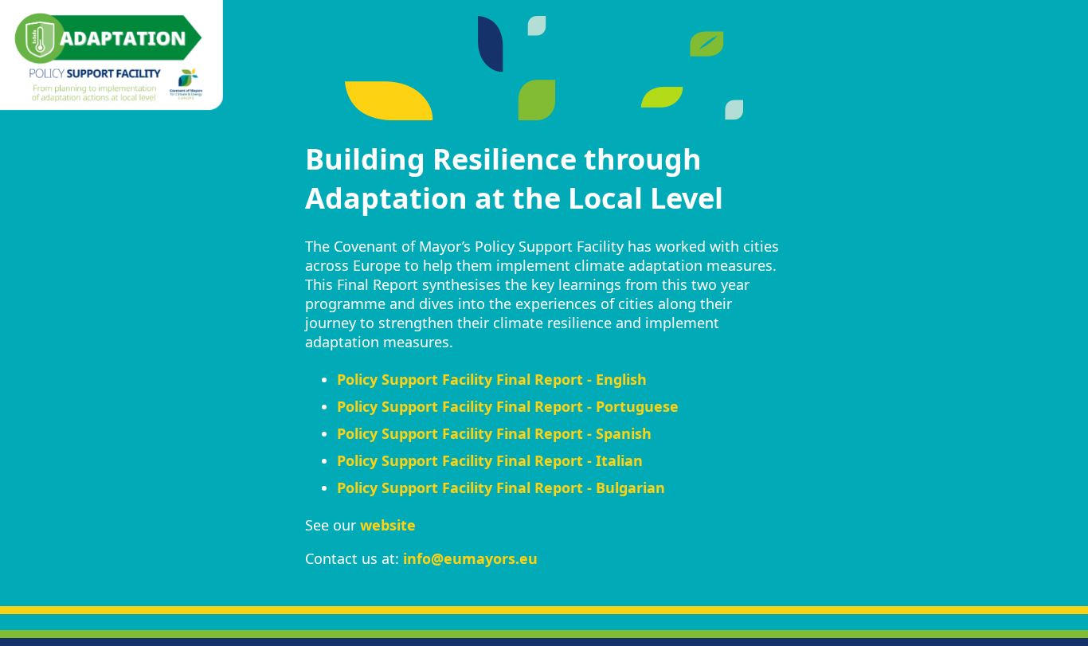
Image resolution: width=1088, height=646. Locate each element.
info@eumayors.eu (470, 558)
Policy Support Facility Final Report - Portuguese (508, 406)
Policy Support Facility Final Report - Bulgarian (501, 487)
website (388, 524)
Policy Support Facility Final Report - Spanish (494, 433)
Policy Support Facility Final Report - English (492, 379)
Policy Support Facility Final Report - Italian (490, 460)
